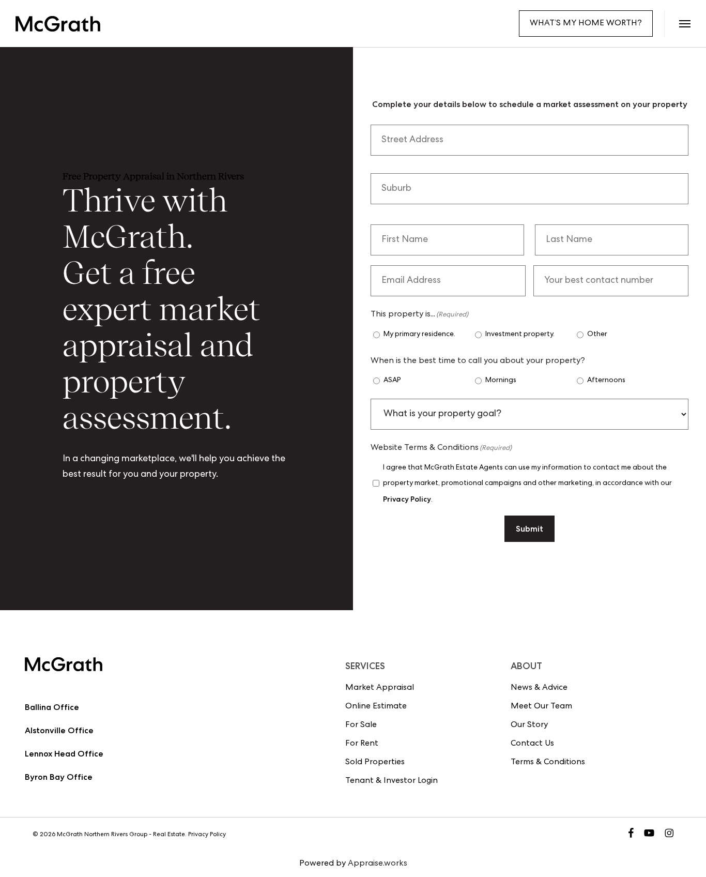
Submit (529, 528)
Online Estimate (376, 707)
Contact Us (532, 744)
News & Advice (539, 688)
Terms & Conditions (548, 763)
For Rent (361, 744)
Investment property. (520, 334)
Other (597, 334)
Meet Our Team (541, 707)
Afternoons (606, 380)
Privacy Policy (407, 499)
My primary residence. (419, 334)
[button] (684, 23)
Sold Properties (375, 763)
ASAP (392, 380)
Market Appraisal (379, 688)
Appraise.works (377, 864)
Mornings (500, 380)
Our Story (529, 725)
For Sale (361, 725)
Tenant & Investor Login (391, 781)
